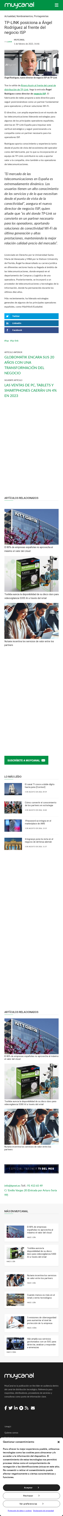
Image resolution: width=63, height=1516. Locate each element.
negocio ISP (40, 94)
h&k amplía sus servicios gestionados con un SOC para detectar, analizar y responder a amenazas (41, 1343)
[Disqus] (31, 698)
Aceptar (28, 1488)
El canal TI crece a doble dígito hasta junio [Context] (40, 786)
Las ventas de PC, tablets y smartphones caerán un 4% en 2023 (30, 391)
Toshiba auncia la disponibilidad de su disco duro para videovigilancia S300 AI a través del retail (41, 1252)
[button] (58, 1442)
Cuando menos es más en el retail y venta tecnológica (41, 1296)
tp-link (15, 341)
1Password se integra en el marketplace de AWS (38, 822)
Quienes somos (11, 1433)
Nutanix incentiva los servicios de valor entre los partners (41, 1277)
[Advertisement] (31, 449)
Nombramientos (24, 16)
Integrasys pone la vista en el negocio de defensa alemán (39, 840)
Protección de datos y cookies (20, 1511)
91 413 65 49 (35, 1186)
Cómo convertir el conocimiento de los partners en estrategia (40, 804)
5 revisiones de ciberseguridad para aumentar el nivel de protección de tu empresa (41, 1320)
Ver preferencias (28, 1504)
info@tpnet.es (12, 1186)
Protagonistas (41, 16)
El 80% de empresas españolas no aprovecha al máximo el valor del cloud (40, 1230)
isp (7, 341)
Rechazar (28, 1496)
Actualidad (9, 16)
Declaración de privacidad (43, 1511)
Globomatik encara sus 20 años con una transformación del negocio (29, 365)
